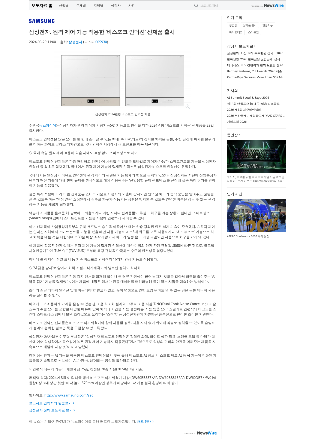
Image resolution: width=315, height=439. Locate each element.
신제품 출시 (250, 25)
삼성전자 (75, 41)
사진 (131, 5)
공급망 (233, 25)
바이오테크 (236, 32)
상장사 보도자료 (240, 46)
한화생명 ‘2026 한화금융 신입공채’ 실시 (253, 59)
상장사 (116, 5)
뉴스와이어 (47, 125)
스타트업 (253, 32)
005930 (101, 41)
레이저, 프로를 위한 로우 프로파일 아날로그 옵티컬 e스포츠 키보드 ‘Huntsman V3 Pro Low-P (255, 179)
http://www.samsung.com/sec (68, 395)
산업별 (64, 5)
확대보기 (187, 106)
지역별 (98, 5)
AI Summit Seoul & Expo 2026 (248, 97)
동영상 (232, 134)
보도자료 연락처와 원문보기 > (52, 403)
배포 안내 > (145, 421)
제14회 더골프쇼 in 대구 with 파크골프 (253, 103)
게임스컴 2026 (237, 122)
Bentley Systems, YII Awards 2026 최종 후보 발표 (261, 71)
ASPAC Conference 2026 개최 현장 (248, 236)
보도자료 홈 (42, 5)
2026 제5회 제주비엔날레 (244, 109)
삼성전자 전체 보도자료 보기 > (52, 410)
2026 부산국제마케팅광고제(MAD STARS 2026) (259, 116)
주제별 (81, 5)
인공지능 (267, 25)
